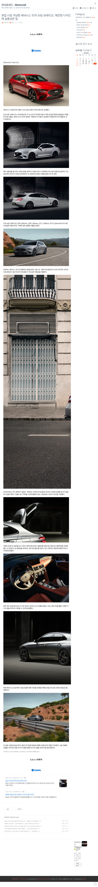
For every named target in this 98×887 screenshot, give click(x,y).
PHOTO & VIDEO (84, 35)
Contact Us (85, 8)
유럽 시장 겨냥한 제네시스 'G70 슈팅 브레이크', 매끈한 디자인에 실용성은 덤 (36, 16)
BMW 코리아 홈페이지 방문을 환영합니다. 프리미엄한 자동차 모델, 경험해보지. (31, 797)
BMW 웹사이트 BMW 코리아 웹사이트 (19, 795)
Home (76, 8)
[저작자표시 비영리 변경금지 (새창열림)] (26, 809)
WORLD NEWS (83, 22)
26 (86, 63)
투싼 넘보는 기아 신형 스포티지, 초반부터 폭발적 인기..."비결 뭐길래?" (21, 831)
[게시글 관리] (13, 809)
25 (83, 63)
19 (86, 62)
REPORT (6, 22)
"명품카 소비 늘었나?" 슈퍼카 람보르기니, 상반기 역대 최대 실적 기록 (20, 823)
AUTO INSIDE (83, 27)
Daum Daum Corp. (43, 879)
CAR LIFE (81, 30)
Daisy (84, 879)
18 (83, 62)
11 (83, 60)
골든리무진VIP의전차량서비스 (16, 781)
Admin (93, 8)
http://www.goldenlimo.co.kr (14, 778)
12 (86, 60)
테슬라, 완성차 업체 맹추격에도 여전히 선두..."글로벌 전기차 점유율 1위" (21, 821)
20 (89, 62)
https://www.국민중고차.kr (13, 791)
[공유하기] (10, 809)
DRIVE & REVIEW (83, 25)
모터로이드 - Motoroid (13, 5)
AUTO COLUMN (84, 32)
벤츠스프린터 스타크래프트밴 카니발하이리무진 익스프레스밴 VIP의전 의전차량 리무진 (29, 784)
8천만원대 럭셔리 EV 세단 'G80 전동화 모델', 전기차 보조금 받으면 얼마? (22, 826)
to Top (95, 884)
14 (92, 60)
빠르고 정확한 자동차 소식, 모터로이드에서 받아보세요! (77, 857)
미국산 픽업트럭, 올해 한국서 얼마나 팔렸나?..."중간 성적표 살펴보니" (21, 828)
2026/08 (86, 53)
